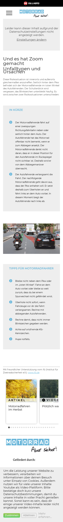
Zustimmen (12, 515)
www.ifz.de (33, 372)
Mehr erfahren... (45, 515)
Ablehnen (29, 515)
